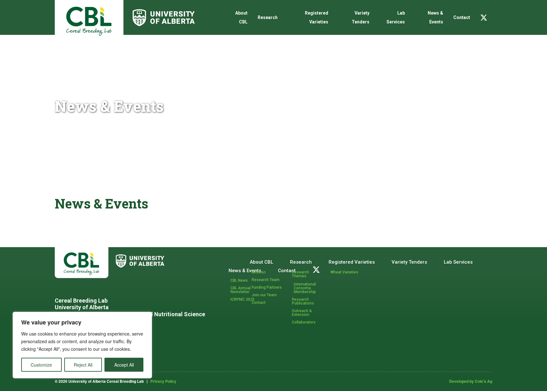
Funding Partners (267, 287)
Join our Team (264, 295)
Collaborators (304, 322)
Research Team (266, 280)
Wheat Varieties (344, 272)
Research (268, 17)
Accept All (124, 365)
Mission (259, 272)
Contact (461, 17)
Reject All (83, 365)
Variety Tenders (360, 17)
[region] (82, 345)
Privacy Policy (163, 381)
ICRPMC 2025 (242, 299)
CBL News (239, 280)
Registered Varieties (316, 17)
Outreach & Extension (302, 313)
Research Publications (303, 301)
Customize (41, 365)
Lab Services (396, 17)
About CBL (241, 17)
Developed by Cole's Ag (470, 381)
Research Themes (300, 274)
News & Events (435, 17)
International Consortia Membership (305, 288)
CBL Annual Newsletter (240, 290)
